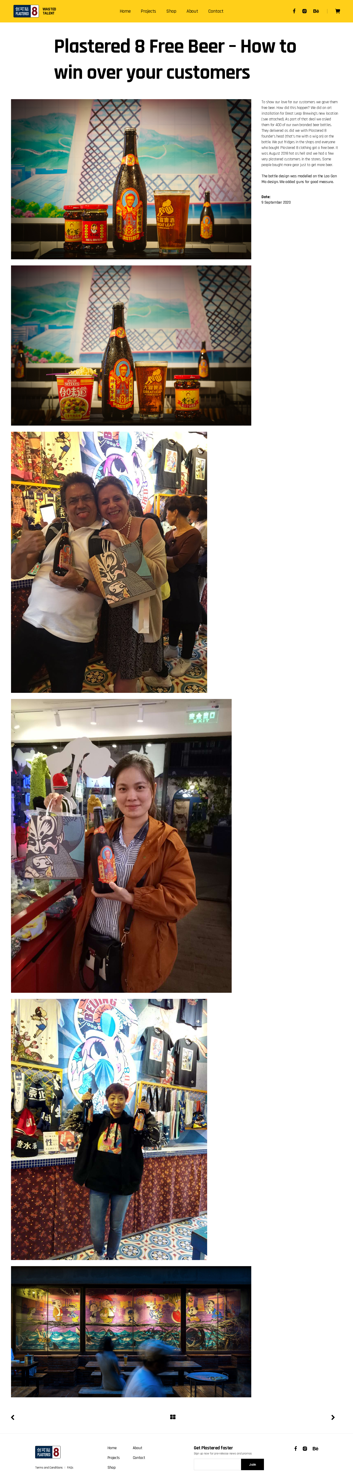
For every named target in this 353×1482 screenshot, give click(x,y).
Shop (111, 1467)
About (138, 1448)
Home (112, 1448)
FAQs (70, 1467)
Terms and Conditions (49, 1467)
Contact (139, 1457)
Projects (113, 1457)
